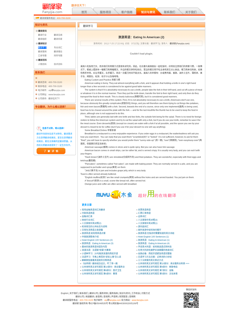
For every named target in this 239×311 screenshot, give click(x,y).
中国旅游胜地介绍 (90, 237)
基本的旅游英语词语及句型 (94, 247)
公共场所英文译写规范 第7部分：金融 (155, 270)
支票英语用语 (144, 210)
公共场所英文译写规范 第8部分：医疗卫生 (101, 270)
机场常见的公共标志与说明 (94, 226)
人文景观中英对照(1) (147, 223)
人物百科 (42, 64)
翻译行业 (42, 35)
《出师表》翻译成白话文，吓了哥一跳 (100, 263)
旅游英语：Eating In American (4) (154, 243)
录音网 (99, 296)
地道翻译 (90, 296)
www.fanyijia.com (140, 300)
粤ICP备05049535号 (98, 303)
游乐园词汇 (143, 226)
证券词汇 (142, 216)
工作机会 (136, 293)
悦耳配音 (123, 296)
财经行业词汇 (88, 220)
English (64, 293)
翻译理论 (58, 51)
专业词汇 (58, 47)
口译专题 (42, 55)
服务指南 (114, 293)
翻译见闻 (58, 35)
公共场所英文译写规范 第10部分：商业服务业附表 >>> (163, 263)
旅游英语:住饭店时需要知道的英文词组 (156, 233)
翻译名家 (58, 39)
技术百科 (58, 64)
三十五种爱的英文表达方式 (150, 260)
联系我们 (169, 12)
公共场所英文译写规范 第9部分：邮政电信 (158, 267)
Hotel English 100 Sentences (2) (97, 240)
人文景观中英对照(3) (147, 220)
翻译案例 (42, 51)
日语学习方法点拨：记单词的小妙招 (155, 257)
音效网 (106, 296)
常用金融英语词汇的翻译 (93, 210)
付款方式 (146, 293)
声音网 (114, 296)
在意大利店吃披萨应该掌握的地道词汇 (156, 250)
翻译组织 (42, 39)
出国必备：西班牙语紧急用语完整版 (155, 253)
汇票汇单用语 (144, 213)
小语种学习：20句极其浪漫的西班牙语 (100, 253)
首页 (84, 12)
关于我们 (190, 12)
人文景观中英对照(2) (91, 223)
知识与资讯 (148, 12)
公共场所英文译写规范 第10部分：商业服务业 (103, 267)
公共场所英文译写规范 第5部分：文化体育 (158, 273)
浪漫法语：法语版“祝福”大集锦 (96, 250)
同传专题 (58, 55)
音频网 (132, 296)
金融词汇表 (87, 216)
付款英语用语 (88, 213)
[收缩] (37, 30)
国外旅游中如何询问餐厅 (149, 230)
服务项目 (105, 12)
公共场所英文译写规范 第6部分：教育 (99, 273)
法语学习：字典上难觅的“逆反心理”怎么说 (101, 257)
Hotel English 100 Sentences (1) (153, 237)
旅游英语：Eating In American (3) (97, 243)
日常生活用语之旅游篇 (92, 230)
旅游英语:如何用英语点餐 (94, 233)
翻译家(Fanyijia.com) (179, 43)
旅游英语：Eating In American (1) (154, 240)
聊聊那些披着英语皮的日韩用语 (96, 260)
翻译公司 (94, 293)
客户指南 (126, 12)
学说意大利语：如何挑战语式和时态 (155, 247)
